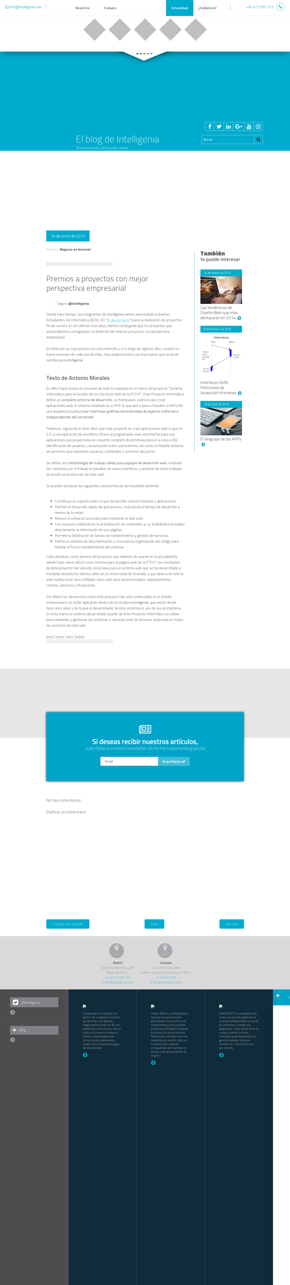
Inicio (154, 924)
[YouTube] (248, 126)
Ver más (232, 924)
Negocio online (94, 29)
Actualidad (180, 7)
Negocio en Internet (75, 249)
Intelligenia (145, 8)
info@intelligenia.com (119, 982)
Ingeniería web (119, 29)
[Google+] (238, 126)
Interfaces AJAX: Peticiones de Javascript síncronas (218, 387)
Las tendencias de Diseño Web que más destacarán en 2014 (219, 312)
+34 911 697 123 (118, 977)
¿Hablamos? (207, 7)
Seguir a (73, 303)
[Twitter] (219, 126)
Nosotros (82, 7)
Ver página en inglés (238, 7)
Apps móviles (145, 29)
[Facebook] (209, 126)
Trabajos (110, 7)
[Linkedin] (228, 126)
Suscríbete (172, 761)
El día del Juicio (118, 320)
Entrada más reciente (68, 924)
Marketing (170, 29)
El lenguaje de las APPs (220, 439)
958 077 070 (167, 977)
